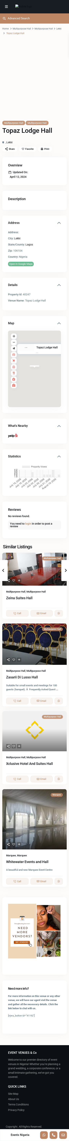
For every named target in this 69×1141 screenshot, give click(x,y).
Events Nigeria (20, 1135)
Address (14, 223)
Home (5, 28)
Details (12, 285)
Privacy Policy (16, 1110)
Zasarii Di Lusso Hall (22, 677)
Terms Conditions (18, 1104)
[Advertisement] (34, 81)
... (57, 689)
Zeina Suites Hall (19, 598)
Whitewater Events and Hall (27, 862)
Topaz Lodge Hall (47, 347)
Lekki (59, 28)
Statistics (14, 456)
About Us (13, 1099)
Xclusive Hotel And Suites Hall (29, 764)
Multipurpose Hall (22, 28)
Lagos (29, 244)
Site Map (13, 1093)
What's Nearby (18, 426)
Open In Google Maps (21, 263)
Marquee (11, 855)
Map (11, 323)
